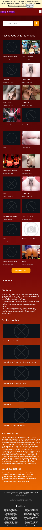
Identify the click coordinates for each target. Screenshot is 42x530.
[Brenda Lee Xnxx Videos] (11, 53)
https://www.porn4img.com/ (31, 523)
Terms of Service (29, 492)
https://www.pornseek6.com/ (31, 514)
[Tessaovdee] (31, 76)
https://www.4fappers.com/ (10, 509)
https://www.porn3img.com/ (31, 522)
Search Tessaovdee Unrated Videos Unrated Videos (19, 473)
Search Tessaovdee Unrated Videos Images (16, 481)
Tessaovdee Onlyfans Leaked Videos (14, 425)
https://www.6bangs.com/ (11, 512)
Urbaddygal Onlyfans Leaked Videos (18, 453)
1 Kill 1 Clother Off (27, 56)
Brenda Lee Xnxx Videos (10, 56)
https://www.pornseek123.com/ (31, 513)
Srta (34, 463)
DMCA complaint (7, 313)
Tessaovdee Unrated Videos (11, 341)
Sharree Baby (7, 102)
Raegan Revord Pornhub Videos (11, 437)
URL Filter (21, 494)
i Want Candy (17, 451)
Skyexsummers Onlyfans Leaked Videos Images (16, 446)
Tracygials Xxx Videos (12, 460)
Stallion (11, 441)
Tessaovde (6, 79)
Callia (4, 148)
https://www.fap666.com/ (11, 514)
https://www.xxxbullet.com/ (10, 519)
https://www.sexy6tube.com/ (31, 510)
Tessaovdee (26, 79)
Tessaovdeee (7, 404)
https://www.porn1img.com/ (31, 519)
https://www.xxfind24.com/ (10, 523)
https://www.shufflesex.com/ (11, 517)
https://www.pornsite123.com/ (11, 516)
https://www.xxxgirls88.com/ (31, 509)
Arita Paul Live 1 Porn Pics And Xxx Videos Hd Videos (18, 444)
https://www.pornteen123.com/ (31, 516)
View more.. (21, 270)
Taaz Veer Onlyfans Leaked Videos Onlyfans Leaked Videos (20, 442)
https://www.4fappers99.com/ (11, 510)
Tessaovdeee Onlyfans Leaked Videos (14, 383)
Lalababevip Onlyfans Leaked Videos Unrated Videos (19, 454)
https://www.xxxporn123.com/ (11, 522)
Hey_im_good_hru (32, 455)
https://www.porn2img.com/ (31, 521)
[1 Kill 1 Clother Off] (31, 53)
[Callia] (11, 144)
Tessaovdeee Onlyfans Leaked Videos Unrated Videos (19, 362)
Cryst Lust (24, 449)
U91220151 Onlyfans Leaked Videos (28, 439)
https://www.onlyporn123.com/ (31, 518)
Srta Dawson (24, 460)
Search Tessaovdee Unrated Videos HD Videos (17, 476)
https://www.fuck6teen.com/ (31, 512)
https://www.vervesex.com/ (10, 518)
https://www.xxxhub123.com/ (11, 521)
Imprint (21, 492)
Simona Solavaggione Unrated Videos (18, 448)
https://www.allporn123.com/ (31, 517)
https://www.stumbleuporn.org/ (31, 525)
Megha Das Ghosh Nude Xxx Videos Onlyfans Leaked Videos (21, 460)
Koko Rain (5, 441)
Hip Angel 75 (36, 443)
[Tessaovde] (11, 76)
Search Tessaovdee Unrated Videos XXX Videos (18, 475)
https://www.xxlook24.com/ (10, 525)
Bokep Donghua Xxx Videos (23, 441)
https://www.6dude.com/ (11, 513)
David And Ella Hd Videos (25, 463)
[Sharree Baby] (11, 99)
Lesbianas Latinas (22, 448)
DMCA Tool (27, 494)
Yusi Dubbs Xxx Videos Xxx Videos (22, 458)
